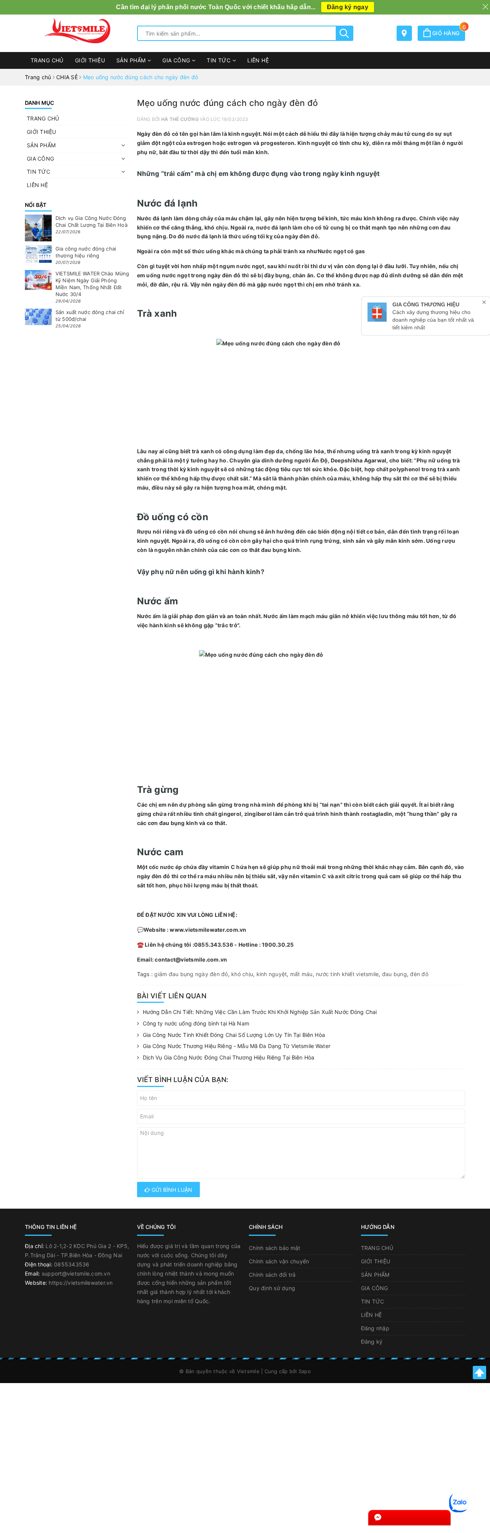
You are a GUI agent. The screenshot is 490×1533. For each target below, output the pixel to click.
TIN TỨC (219, 60)
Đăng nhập (375, 1328)
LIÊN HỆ (258, 60)
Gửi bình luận (171, 1189)
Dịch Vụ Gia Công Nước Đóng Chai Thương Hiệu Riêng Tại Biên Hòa (229, 1057)
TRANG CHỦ (47, 60)
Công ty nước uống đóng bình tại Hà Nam (196, 1023)
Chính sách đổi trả (272, 1274)
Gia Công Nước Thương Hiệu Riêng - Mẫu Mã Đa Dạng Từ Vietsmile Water (236, 1046)
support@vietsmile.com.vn (76, 1273)
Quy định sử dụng (272, 1288)
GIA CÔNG (177, 60)
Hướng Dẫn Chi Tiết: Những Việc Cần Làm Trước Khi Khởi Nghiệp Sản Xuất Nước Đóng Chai (260, 1012)
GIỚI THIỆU (90, 60)
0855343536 (72, 1264)
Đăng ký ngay (347, 7)
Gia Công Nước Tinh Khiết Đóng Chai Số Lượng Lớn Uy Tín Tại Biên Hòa (234, 1035)
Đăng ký (372, 1341)
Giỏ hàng (448, 33)
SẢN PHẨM (131, 60)
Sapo (305, 1371)
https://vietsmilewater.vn (81, 1282)
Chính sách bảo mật (275, 1248)
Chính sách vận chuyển (279, 1261)
